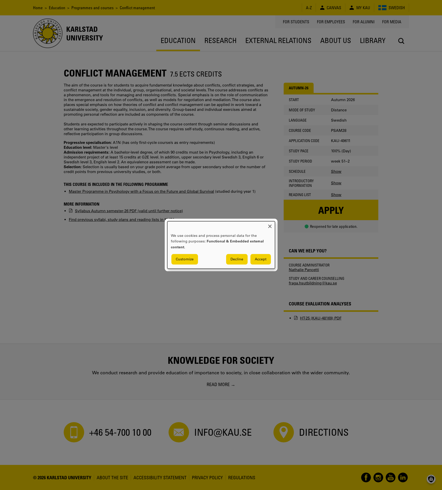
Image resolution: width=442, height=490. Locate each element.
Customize (185, 259)
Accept (261, 259)
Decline (236, 259)
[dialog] (221, 245)
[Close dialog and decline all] (270, 224)
